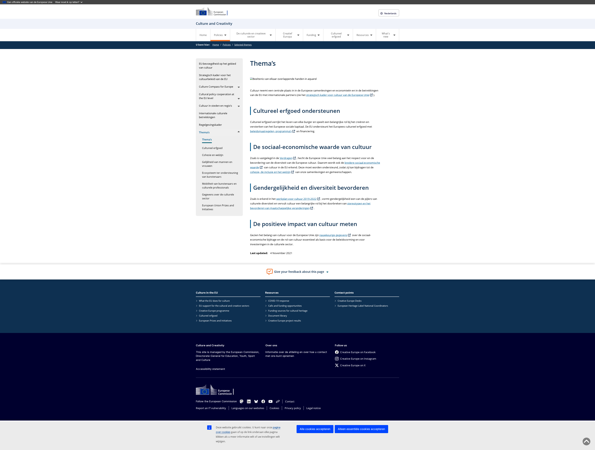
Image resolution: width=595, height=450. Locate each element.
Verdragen (286, 158)
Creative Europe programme (214, 310)
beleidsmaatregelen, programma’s (271, 131)
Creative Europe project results (284, 320)
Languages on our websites (247, 408)
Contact (289, 401)
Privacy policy (293, 408)
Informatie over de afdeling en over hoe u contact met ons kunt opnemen (296, 354)
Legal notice (313, 408)
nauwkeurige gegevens (333, 235)
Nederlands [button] (390, 13)
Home (203, 35)
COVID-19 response (278, 300)
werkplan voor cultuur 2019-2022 (296, 199)
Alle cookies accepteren (315, 429)
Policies (227, 44)
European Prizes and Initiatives (215, 320)
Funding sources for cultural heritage (287, 310)
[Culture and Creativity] (213, 11)
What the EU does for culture (214, 300)
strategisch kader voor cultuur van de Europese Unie (337, 95)
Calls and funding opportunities (285, 305)
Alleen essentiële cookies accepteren (361, 429)
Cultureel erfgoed (208, 315)
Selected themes (243, 44)
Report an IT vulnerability (211, 408)
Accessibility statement (210, 368)
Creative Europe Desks (349, 300)
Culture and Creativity (210, 345)
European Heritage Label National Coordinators (363, 305)
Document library (277, 315)
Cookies (274, 408)
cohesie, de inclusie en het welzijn (270, 172)
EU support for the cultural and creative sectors (224, 305)
